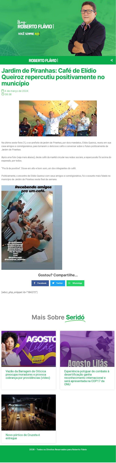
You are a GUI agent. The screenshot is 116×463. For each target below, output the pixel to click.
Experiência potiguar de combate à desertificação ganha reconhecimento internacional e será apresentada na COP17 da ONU (86, 378)
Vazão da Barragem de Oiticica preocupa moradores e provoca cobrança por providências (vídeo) (28, 375)
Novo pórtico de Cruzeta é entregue (23, 436)
